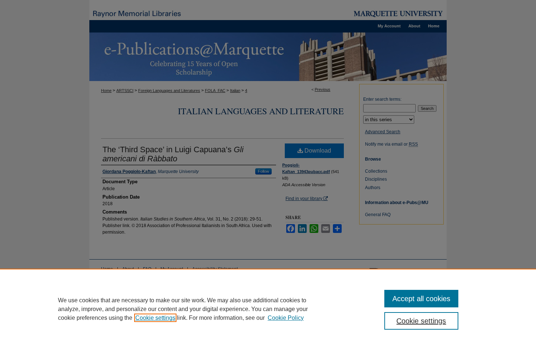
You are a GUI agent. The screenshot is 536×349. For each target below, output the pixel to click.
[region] (268, 309)
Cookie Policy (286, 318)
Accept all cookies (421, 299)
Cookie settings (155, 318)
